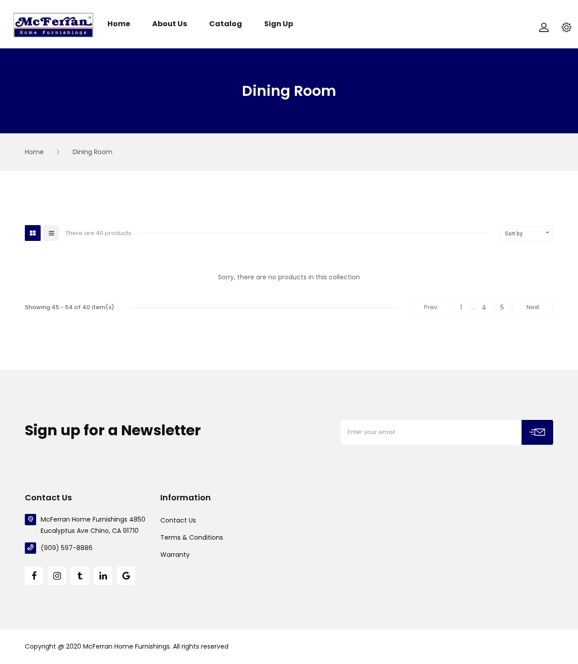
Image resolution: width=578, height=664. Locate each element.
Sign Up (278, 24)
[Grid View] (33, 233)
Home (118, 24)
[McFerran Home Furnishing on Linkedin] (103, 576)
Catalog (225, 24)
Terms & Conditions (191, 537)
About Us (169, 24)
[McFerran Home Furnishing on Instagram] (57, 576)
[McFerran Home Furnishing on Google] (126, 576)
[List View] (51, 233)
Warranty (175, 554)
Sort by (513, 234)
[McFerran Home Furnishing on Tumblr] (80, 576)
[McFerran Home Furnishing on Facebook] (34, 576)
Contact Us (178, 520)
